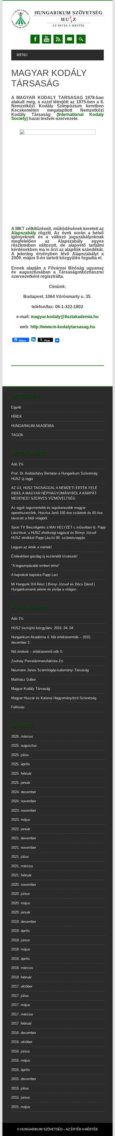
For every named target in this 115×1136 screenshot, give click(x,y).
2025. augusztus (24, 746)
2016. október (21, 1042)
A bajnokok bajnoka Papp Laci (34, 575)
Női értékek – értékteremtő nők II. (37, 652)
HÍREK (16, 416)
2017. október (21, 986)
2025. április (20, 764)
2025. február (21, 773)
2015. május (20, 1107)
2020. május (20, 903)
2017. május (20, 1005)
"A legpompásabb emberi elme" (35, 566)
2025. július (20, 755)
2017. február (21, 1023)
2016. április (20, 1070)
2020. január (20, 912)
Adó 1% (17, 464)
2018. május (20, 949)
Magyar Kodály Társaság (30, 689)
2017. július (20, 996)
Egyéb (16, 407)
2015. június (20, 1097)
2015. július (20, 1088)
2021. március (22, 866)
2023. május (20, 820)
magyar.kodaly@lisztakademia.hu (65, 316)
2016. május (20, 1060)
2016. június (20, 1051)
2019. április (20, 931)
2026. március (22, 736)
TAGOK (17, 435)
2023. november (23, 811)
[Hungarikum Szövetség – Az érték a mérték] (57, 29)
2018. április (20, 959)
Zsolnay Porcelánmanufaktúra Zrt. (37, 661)
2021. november (23, 848)
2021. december (23, 838)
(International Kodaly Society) (57, 116)
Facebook (35, 39)
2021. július (20, 857)
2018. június (20, 940)
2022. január (20, 829)
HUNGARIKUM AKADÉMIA (32, 426)
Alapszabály (25, 233)
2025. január (20, 783)
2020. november (23, 885)
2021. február (21, 875)
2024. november (23, 801)
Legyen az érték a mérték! (31, 547)
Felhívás (18, 707)
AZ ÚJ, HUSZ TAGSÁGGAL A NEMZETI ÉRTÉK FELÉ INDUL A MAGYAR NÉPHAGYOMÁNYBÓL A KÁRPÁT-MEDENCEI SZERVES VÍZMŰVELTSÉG (54, 493)
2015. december (23, 1079)
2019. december (23, 922)
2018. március (22, 968)
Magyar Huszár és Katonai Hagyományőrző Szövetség (53, 698)
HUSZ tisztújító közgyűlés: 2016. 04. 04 (42, 628)
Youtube (46, 39)
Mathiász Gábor (23, 680)
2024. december (23, 792)
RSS (58, 39)
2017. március (22, 1014)
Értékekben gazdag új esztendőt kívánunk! (44, 556)
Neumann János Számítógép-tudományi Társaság (50, 670)
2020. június (20, 894)
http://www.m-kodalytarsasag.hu (62, 327)
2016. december (23, 1033)
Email (69, 39)
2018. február (21, 977)
